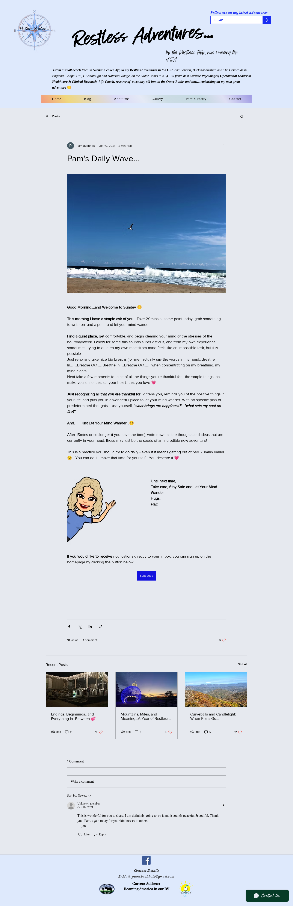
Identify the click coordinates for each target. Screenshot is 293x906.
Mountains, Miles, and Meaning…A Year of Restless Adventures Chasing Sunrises (145, 716)
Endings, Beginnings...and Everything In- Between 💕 (73, 716)
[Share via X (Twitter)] (80, 627)
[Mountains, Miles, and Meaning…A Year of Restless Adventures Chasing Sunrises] (147, 689)
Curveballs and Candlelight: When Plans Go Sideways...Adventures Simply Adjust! (215, 716)
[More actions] (223, 145)
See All (242, 664)
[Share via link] (101, 627)
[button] (242, 116)
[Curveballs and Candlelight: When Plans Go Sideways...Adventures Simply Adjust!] (216, 689)
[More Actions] (223, 805)
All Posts (53, 116)
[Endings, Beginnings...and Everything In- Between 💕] (77, 689)
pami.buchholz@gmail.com (153, 876)
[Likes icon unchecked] (80, 834)
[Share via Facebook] (69, 627)
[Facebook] (146, 860)
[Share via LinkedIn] (90, 627)
